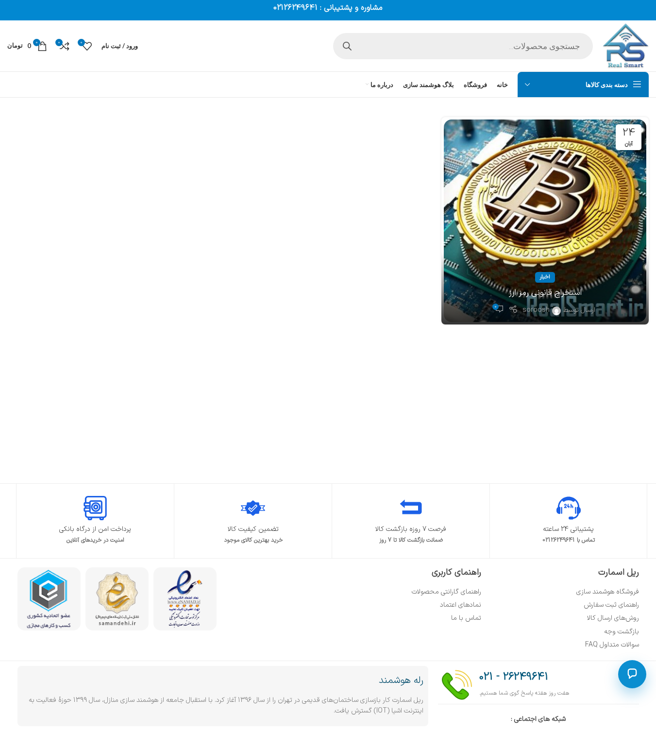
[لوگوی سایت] (626, 45)
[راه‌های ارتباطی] (632, 674)
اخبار (545, 277)
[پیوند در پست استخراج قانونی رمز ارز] (545, 220)
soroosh (536, 310)
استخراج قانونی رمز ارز (545, 293)
